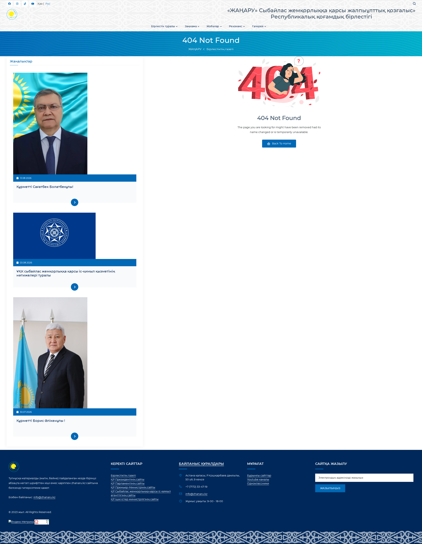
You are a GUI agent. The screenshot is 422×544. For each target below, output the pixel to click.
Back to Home (281, 143)
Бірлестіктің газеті (123, 475)
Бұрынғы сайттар (259, 475)
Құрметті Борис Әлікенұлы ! (40, 421)
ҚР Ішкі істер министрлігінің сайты (135, 499)
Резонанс (235, 26)
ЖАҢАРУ (195, 49)
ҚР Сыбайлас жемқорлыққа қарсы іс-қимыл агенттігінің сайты (141, 493)
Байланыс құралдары (201, 464)
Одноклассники (258, 483)
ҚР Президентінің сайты (127, 479)
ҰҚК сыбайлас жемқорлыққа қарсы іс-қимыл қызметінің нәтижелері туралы (65, 273)
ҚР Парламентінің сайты (128, 483)
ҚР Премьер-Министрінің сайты (133, 487)
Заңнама (191, 26)
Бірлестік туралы (163, 26)
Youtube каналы (258, 479)
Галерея (257, 26)
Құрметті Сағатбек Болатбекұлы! (44, 187)
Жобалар (213, 26)
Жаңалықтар (21, 61)
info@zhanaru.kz (44, 497)
